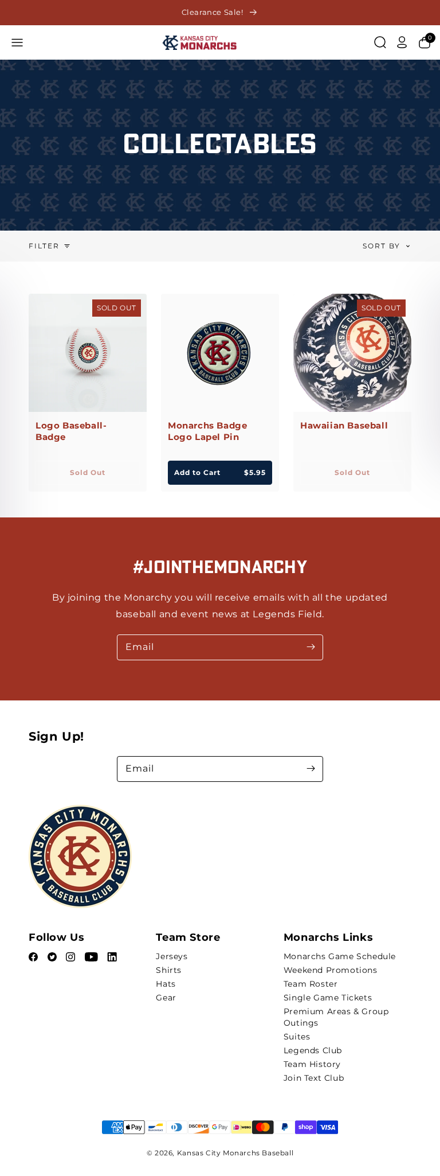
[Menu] (17, 42)
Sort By (381, 246)
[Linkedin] (112, 958)
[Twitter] (54, 958)
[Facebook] (35, 958)
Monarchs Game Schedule (340, 956)
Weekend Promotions (331, 970)
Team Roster (311, 984)
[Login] (402, 42)
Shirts (169, 970)
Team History (312, 1064)
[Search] (380, 42)
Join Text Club (314, 1078)
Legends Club (313, 1050)
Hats (165, 984)
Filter (44, 246)
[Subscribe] (310, 647)
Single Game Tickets (328, 997)
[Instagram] (72, 958)
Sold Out (87, 472)
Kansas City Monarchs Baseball (235, 1152)
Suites (297, 1036)
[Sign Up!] (310, 768)
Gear (166, 997)
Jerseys (171, 956)
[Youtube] (93, 958)
